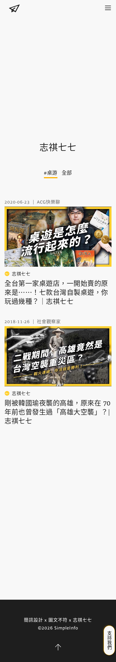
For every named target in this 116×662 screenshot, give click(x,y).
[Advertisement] (58, 73)
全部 (67, 173)
